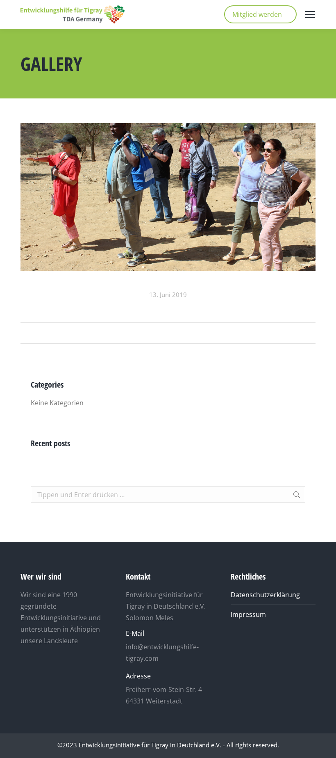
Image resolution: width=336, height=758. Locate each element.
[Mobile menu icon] (310, 14)
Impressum (248, 614)
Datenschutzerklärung (265, 594)
